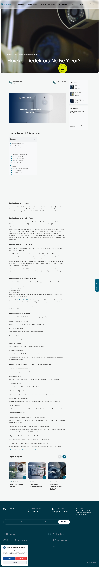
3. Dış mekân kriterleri (17, 172)
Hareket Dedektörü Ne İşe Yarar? (28, 54)
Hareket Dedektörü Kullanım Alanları (20, 150)
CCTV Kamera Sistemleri (75, 116)
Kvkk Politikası (91, 562)
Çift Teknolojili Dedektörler (18, 158)
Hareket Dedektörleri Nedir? (18, 143)
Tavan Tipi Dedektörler (18, 160)
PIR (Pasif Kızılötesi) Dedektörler (20, 154)
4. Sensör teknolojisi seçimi (19, 174)
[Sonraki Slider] (64, 456)
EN (93, 4)
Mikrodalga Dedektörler (18, 156)
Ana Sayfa (10, 54)
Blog (16, 54)
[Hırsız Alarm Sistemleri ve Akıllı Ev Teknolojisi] (32, 263)
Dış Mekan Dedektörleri (18, 162)
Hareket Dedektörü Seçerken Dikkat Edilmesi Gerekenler (22, 165)
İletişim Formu (97, 285)
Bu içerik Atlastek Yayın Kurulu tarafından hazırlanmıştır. (24, 450)
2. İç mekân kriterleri (17, 170)
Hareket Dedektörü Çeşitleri (18, 152)
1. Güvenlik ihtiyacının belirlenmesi (20, 168)
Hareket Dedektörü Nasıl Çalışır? (19, 147)
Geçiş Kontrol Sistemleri (75, 120)
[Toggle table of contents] (34, 139)
